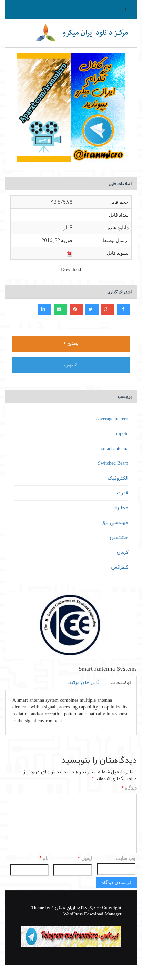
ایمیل (85, 858)
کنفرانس (119, 567)
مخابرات (120, 508)
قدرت (122, 493)
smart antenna (114, 448)
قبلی (69, 365)
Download (71, 270)
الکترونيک (118, 478)
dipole (122, 434)
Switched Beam (113, 463)
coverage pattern (112, 419)
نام (44, 858)
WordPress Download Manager (92, 914)
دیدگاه (129, 788)
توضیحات (121, 683)
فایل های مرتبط (84, 683)
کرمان (122, 552)
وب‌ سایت (125, 858)
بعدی (72, 343)
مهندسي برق (114, 523)
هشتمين (119, 537)
